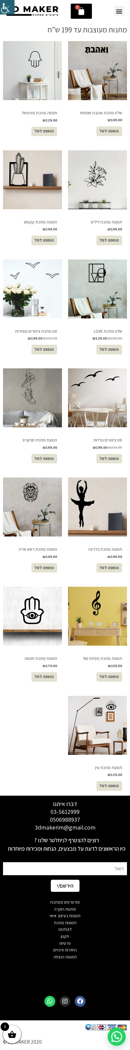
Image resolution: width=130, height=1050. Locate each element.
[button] (119, 11)
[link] (7, 7)
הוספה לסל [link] (109, 131)
